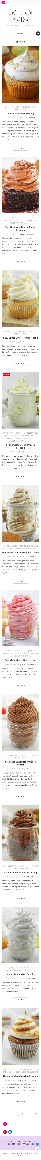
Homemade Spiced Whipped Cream (20, 552)
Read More (20, 148)
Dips (7, 107)
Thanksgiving (30, 221)
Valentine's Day (17, 223)
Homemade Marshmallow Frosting (20, 1076)
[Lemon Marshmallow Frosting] (20, 935)
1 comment (31, 342)
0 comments (31, 117)
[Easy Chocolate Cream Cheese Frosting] (20, 185)
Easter (12, 107)
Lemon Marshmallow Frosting (20, 974)
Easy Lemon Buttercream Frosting (20, 338)
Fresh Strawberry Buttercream (20, 660)
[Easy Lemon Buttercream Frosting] (20, 298)
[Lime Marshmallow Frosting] (20, 74)
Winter (28, 223)
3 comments (31, 769)
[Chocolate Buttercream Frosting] (20, 833)
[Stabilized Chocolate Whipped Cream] (20, 722)
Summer (23, 110)
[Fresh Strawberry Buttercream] (20, 618)
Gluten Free (30, 107)
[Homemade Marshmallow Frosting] (20, 1036)
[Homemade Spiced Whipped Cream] (20, 513)
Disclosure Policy (13, 1144)
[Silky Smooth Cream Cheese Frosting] (20, 400)
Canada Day (8, 433)
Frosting (20, 107)
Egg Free (26, 218)
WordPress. (15, 1153)
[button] (20, 33)
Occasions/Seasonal (23, 1141)
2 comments (32, 664)
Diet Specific (7, 1141)
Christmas (10, 218)
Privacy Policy (28, 1144)
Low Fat (34, 968)
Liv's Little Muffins (20, 16)
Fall (33, 218)
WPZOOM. (20, 1155)
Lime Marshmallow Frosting (20, 113)
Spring (17, 110)
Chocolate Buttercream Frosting (20, 872)
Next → (36, 1114)
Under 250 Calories (26, 438)
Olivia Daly (22, 117)
